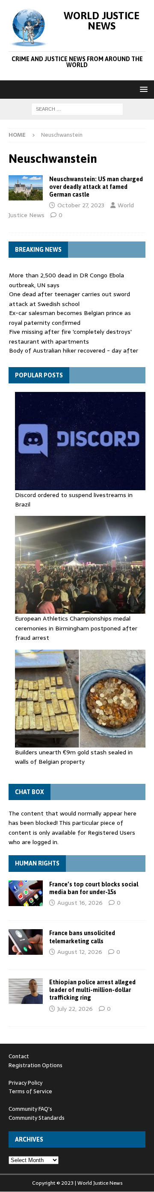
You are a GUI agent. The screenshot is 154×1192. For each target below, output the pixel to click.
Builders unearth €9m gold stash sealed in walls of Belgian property (74, 757)
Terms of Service (30, 1091)
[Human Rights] (26, 893)
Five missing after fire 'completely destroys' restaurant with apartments (70, 336)
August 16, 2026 (80, 902)
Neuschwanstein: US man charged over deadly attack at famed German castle (96, 187)
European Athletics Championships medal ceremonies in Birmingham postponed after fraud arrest (76, 628)
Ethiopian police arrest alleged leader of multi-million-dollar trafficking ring (92, 990)
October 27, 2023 (80, 205)
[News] (26, 188)
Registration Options (35, 1065)
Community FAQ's (30, 1108)
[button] (142, 89)
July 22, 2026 (75, 1008)
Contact (19, 1056)
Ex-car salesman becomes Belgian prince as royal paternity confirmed (70, 317)
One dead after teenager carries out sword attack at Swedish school (69, 298)
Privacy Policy (25, 1082)
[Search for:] (77, 108)
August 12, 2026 (79, 952)
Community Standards (37, 1117)
